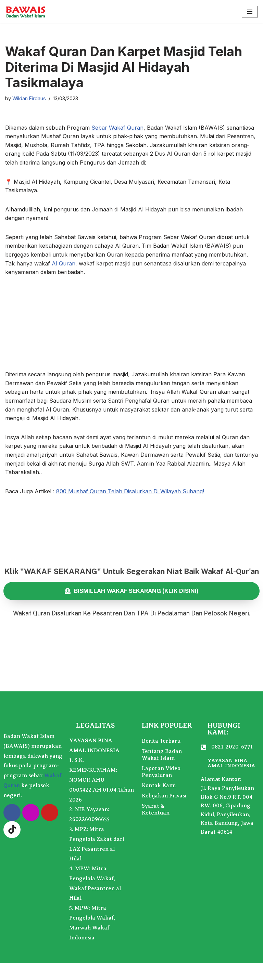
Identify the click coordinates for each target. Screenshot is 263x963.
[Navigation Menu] (250, 11)
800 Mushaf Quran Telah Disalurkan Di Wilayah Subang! (130, 491)
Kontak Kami (159, 785)
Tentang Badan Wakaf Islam (162, 754)
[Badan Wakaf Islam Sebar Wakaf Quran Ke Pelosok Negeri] (25, 11)
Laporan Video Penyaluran (161, 771)
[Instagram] (30, 812)
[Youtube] (49, 812)
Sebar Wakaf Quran (117, 127)
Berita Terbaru (161, 741)
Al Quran (63, 263)
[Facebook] (12, 812)
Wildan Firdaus (29, 98)
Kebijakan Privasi (164, 796)
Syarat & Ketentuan (156, 809)
